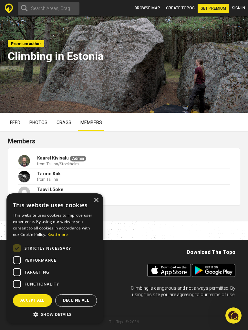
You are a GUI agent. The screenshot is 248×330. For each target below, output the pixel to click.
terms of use (221, 294)
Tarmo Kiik (49, 173)
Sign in (238, 8)
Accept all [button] (32, 300)
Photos (38, 122)
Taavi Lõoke (50, 189)
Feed (15, 122)
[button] (55, 314)
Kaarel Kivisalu (53, 157)
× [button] (96, 200)
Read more (57, 234)
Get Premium (213, 8)
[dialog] (54, 258)
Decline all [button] (76, 300)
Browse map (147, 8)
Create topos (180, 8)
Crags (64, 122)
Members (91, 122)
